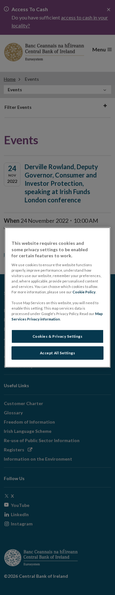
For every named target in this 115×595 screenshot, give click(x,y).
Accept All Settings (57, 353)
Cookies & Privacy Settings (58, 336)
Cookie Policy (84, 292)
